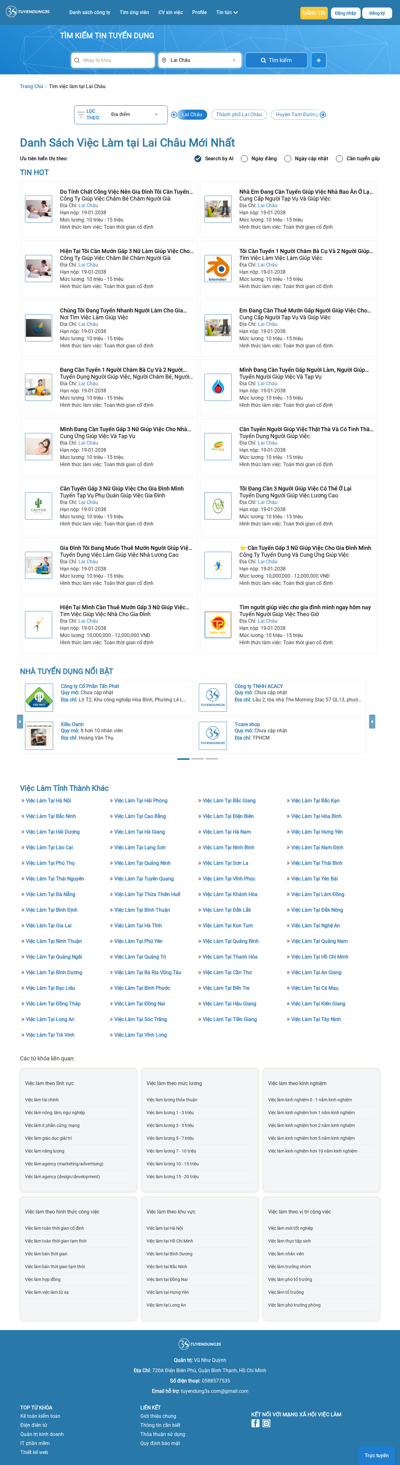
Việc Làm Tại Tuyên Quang (144, 879)
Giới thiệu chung (158, 1416)
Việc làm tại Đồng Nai (167, 1279)
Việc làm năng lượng (44, 1151)
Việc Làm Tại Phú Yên (138, 941)
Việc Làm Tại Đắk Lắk (227, 910)
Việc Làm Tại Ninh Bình (228, 847)
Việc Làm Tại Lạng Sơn (140, 847)
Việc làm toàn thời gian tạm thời (55, 1240)
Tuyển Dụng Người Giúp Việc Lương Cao (288, 495)
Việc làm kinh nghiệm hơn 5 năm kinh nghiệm (311, 1138)
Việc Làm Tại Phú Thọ (50, 863)
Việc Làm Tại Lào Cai (49, 847)
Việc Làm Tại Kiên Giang (318, 1004)
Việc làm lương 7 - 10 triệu (171, 1151)
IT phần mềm (35, 1443)
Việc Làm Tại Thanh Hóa (230, 957)
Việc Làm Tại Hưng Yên (317, 832)
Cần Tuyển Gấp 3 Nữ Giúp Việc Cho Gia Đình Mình (122, 488)
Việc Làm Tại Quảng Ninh (142, 863)
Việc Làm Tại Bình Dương (54, 972)
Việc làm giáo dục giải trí (48, 1138)
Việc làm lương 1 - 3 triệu (170, 1112)
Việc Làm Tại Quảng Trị (140, 957)
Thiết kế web (34, 1452)
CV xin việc (170, 12)
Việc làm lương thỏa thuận (172, 1099)
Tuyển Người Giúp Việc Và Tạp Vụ (280, 376)
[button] (20, 738)
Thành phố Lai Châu (239, 114)
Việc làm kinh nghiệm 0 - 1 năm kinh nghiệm (310, 1099)
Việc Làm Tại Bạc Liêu (50, 988)
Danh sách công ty (89, 12)
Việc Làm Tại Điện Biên (228, 816)
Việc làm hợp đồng (43, 1279)
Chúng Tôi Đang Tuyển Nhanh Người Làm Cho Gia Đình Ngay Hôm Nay (121, 310)
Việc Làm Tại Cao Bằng (140, 816)
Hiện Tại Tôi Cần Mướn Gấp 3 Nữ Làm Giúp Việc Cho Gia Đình (125, 251)
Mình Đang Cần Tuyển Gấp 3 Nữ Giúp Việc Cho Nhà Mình (123, 429)
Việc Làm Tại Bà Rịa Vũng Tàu (147, 972)
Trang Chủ (31, 86)
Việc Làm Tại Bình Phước (142, 988)
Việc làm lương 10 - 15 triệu (173, 1163)
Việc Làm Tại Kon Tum (228, 926)
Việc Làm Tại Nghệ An (315, 926)
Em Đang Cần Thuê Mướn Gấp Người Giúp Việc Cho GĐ (303, 310)
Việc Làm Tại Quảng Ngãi (54, 957)
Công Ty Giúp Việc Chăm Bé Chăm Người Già (115, 198)
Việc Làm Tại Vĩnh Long (140, 1035)
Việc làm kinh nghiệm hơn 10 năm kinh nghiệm (312, 1151)
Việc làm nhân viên (286, 1253)
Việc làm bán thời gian (46, 1253)
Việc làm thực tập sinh (289, 1240)
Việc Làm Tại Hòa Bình (316, 816)
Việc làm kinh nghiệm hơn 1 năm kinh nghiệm (311, 1112)
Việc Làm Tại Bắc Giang (229, 801)
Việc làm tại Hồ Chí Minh (170, 1240)
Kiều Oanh (72, 724)
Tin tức (224, 12)
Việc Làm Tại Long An (50, 1019)
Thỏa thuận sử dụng (162, 1434)
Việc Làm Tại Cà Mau (314, 988)
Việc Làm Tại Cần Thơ (227, 972)
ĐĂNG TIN (314, 13)
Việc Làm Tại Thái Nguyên (55, 879)
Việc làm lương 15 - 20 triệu (173, 1176)
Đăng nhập (345, 13)
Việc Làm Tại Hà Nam (227, 832)
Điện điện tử (33, 1425)
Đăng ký (377, 13)
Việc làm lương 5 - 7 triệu (170, 1138)
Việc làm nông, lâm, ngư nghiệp (55, 1112)
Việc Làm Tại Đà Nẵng (50, 894)
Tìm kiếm (280, 60)
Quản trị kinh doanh (42, 1434)
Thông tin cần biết (160, 1425)
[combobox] (203, 60)
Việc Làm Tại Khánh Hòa (230, 894)
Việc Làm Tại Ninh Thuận (54, 941)
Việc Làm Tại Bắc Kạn (315, 801)
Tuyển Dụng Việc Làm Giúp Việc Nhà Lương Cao (119, 554)
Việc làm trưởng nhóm (289, 1266)
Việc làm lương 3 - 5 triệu (170, 1125)
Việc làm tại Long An (166, 1305)
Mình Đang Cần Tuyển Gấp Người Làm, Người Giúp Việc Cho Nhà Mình (302, 369)
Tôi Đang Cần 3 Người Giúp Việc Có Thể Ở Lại (295, 488)
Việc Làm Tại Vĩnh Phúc (229, 879)
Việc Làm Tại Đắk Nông (317, 910)
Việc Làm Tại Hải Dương (53, 832)
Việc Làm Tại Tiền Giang (230, 1019)
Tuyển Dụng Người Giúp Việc (274, 436)
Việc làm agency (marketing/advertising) (64, 1163)
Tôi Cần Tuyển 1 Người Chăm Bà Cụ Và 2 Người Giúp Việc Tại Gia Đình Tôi (304, 251)
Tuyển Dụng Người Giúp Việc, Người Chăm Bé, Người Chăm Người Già (124, 376)
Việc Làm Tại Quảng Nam (319, 941)
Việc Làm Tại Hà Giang (139, 832)
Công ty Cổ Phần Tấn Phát (90, 686)
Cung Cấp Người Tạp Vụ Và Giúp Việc (285, 198)
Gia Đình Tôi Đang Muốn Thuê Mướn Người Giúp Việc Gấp (125, 548)
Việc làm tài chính (42, 1099)
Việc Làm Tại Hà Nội (48, 801)
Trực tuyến (377, 1455)
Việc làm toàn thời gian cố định (54, 1228)
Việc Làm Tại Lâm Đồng (317, 894)
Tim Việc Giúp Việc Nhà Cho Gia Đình (105, 614)
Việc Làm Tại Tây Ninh (316, 1019)
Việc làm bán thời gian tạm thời (55, 1266)
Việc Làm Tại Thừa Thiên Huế (147, 894)
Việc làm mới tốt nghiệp (290, 1228)
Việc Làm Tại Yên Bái (314, 879)
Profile (199, 12)
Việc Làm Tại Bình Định (52, 910)
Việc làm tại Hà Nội (165, 1228)
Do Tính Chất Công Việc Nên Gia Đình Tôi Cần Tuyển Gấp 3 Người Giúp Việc (124, 191)
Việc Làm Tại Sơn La (225, 863)
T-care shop (247, 724)
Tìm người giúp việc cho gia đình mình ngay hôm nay (305, 607)
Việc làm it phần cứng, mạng (52, 1125)
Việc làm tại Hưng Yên (168, 1292)
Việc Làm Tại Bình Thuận (142, 910)
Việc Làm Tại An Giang (316, 972)
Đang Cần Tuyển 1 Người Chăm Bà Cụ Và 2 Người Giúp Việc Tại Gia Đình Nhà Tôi (121, 369)
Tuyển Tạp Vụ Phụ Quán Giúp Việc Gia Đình (112, 495)
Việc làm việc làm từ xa (47, 1292)
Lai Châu (192, 114)
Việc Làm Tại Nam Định (317, 847)
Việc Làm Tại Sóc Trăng (140, 1019)
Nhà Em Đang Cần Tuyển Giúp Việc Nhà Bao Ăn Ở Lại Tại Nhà (305, 191)
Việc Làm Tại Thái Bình (316, 863)
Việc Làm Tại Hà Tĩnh (138, 926)
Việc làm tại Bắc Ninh (167, 1266)
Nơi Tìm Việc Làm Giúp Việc (94, 317)
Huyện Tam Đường (297, 114)
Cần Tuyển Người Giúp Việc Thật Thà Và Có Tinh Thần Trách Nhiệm (306, 429)
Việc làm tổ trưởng (286, 1292)
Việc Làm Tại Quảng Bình (231, 941)
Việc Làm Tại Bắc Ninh (51, 816)
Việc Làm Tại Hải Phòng (141, 801)
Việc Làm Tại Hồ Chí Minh (319, 957)
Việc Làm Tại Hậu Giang (229, 1004)
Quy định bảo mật (160, 1443)
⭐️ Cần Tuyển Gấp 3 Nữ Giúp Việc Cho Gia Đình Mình (305, 548)
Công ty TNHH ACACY (259, 686)
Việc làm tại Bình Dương (169, 1253)
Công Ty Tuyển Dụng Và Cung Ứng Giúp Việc (294, 554)
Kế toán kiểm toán (40, 1416)
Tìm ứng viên (134, 12)
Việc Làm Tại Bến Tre (226, 988)
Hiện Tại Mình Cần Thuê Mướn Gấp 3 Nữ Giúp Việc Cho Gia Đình (122, 607)
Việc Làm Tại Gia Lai (49, 926)
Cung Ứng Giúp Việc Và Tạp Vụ (97, 436)
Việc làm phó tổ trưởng (290, 1279)
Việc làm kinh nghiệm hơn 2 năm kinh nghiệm (311, 1125)
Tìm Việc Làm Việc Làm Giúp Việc (280, 258)
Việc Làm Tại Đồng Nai (139, 1004)
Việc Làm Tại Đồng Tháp (53, 1004)
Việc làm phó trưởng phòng (294, 1305)
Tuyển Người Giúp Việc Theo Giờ (279, 614)
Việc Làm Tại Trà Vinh (50, 1035)
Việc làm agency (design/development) (62, 1176)
